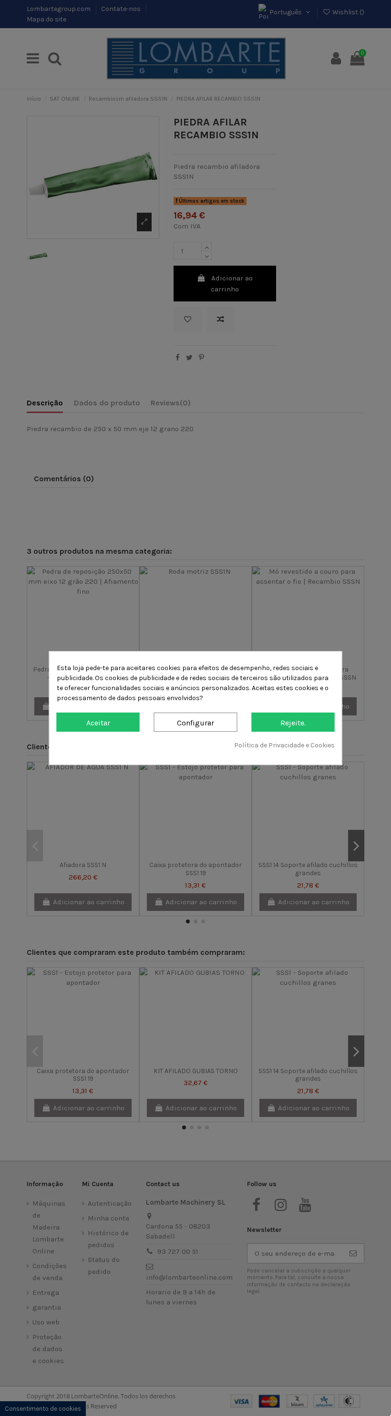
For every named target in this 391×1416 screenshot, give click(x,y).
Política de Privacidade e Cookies (284, 745)
